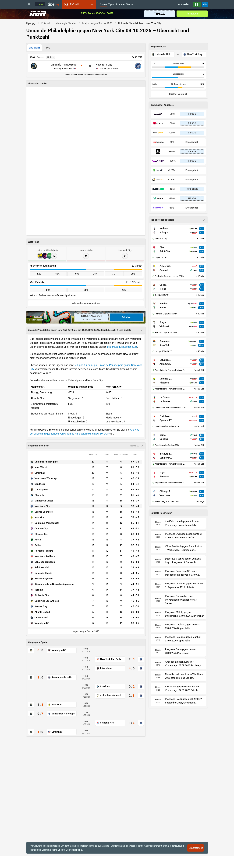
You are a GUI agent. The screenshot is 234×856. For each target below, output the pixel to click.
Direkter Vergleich (178, 94)
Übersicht (34, 48)
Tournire (120, 4)
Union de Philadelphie (63, 64)
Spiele (103, 4)
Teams (129, 4)
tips (53, 4)
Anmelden (183, 4)
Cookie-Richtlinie (74, 850)
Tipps (111, 4)
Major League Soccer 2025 (122, 346)
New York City (104, 64)
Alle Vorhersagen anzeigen (86, 303)
